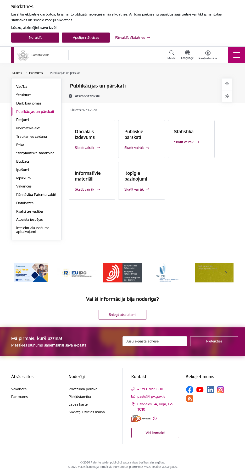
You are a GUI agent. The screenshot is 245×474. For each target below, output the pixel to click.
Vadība (21, 86)
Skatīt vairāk (84, 147)
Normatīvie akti (28, 128)
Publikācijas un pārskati (35, 111)
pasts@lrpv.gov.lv (151, 396)
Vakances (24, 186)
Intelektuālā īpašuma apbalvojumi (33, 230)
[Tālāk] (225, 273)
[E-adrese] (140, 418)
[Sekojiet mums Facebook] (189, 389)
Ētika (20, 145)
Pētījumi (22, 119)
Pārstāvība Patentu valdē (36, 194)
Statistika (184, 131)
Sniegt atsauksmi (122, 314)
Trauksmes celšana (31, 136)
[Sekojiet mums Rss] (189, 398)
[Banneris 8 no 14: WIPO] (168, 272)
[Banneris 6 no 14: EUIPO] (76, 272)
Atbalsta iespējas (29, 219)
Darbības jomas (28, 103)
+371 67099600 (150, 389)
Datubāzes (24, 203)
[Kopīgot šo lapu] (227, 96)
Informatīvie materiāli (88, 176)
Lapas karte (78, 404)
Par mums (19, 396)
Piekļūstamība (80, 396)
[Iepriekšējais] (19, 273)
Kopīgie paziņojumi (135, 176)
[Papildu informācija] (154, 418)
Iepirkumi (23, 178)
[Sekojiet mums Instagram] (220, 389)
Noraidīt (35, 37)
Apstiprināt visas (86, 37)
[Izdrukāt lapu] (227, 84)
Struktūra (24, 95)
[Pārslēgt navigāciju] (236, 55)
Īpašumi (22, 169)
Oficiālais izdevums (85, 134)
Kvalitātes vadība (29, 211)
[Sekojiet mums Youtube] (200, 389)
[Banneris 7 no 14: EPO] (122, 272)
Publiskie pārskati (133, 134)
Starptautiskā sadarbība (35, 153)
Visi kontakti (155, 432)
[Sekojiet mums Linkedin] (210, 389)
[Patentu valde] (33, 55)
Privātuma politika (83, 389)
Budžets (22, 161)
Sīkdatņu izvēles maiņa (87, 412)
